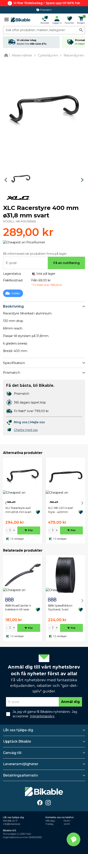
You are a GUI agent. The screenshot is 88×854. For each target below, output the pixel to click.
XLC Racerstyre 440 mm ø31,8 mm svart (18, 509)
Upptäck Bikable (17, 741)
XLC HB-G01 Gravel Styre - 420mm (60, 509)
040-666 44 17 (10, 820)
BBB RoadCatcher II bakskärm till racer (18, 607)
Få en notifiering (66, 263)
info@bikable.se (11, 824)
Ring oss (21, 422)
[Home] (6, 55)
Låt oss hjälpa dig (18, 730)
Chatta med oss (26, 430)
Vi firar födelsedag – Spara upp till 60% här (46, 3)
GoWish (16, 293)
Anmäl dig (70, 702)
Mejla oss (37, 422)
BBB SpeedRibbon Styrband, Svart (60, 607)
